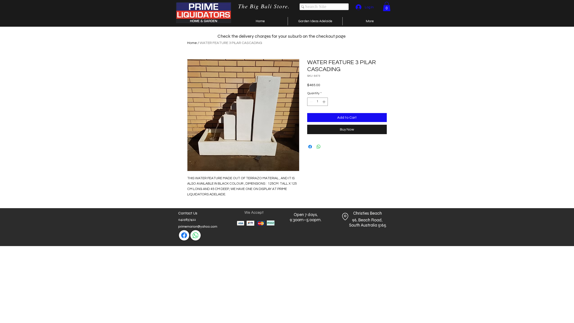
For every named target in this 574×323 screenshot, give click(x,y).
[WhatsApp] (195, 235)
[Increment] (324, 102)
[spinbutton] (317, 102)
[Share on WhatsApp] (318, 146)
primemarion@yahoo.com (197, 227)
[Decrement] (310, 102)
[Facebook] (184, 235)
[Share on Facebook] (310, 146)
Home (192, 43)
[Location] (345, 216)
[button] (387, 6)
